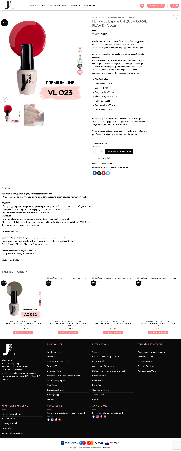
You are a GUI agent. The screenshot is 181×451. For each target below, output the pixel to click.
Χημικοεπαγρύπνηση (55, 390)
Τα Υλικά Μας (53, 366)
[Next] (84, 59)
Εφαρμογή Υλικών (54, 371)
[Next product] (173, 17)
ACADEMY (42, 5)
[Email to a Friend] (99, 173)
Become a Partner (100, 376)
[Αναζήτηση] (142, 6)
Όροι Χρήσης (53, 395)
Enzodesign (108, 448)
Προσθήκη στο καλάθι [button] (23, 332)
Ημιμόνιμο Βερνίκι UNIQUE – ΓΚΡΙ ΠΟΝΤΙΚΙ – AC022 (23, 325)
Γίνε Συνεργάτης (54, 352)
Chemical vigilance (100, 390)
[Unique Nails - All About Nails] (14, 5)
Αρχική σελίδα (98, 17)
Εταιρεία (51, 357)
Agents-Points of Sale (12, 414)
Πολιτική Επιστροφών (147, 366)
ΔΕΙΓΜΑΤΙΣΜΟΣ (76, 5)
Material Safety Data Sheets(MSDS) (63, 376)
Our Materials (98, 362)
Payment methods (10, 419)
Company (96, 352)
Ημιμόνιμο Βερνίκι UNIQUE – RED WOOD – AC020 (158, 325)
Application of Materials (103, 366)
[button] (156, 6)
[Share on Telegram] (108, 173)
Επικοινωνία (52, 400)
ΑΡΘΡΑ (65, 5)
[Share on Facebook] (95, 173)
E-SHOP (33, 5)
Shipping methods (10, 424)
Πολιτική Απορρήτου (56, 381)
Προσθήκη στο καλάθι (119, 152)
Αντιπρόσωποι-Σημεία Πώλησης (151, 352)
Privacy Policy (98, 381)
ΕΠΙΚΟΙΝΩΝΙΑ (89, 5)
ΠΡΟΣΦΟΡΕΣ (55, 5)
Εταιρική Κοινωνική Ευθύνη (58, 362)
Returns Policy (8, 428)
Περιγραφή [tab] (6, 188)
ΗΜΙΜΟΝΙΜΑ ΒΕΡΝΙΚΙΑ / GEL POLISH (121, 17)
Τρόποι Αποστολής (146, 362)
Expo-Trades (52, 385)
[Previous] (6, 59)
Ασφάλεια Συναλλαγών (147, 371)
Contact (95, 400)
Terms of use (98, 395)
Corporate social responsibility (105, 357)
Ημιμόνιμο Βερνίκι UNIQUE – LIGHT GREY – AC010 (113, 325)
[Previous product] (177, 17)
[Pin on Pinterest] (103, 173)
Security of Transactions (12, 433)
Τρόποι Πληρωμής (145, 357)
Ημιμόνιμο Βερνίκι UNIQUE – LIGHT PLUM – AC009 (68, 325)
